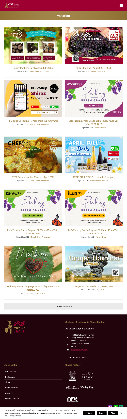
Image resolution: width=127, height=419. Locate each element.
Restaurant (10, 377)
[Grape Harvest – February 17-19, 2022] (94, 264)
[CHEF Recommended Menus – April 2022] (33, 155)
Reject (101, 413)
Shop (7, 382)
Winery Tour (10, 371)
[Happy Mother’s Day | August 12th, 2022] (33, 45)
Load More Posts (63, 306)
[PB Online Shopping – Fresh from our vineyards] (33, 98)
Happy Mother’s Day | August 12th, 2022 (33, 67)
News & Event (35, 71)
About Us (9, 393)
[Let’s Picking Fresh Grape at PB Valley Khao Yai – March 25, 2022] (94, 208)
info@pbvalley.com (79, 349)
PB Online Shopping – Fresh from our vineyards (33, 120)
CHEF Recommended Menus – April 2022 (33, 177)
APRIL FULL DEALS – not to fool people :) (94, 177)
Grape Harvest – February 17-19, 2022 (94, 286)
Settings (18, 416)
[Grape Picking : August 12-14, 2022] (94, 45)
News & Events (11, 387)
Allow (113, 413)
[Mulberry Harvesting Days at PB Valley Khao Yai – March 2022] (33, 264)
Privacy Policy (39, 413)
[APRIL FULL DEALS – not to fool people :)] (94, 155)
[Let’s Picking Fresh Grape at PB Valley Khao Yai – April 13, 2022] (33, 208)
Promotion (46, 71)
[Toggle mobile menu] (121, 5)
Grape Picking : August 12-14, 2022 (93, 67)
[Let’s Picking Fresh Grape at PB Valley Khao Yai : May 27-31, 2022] (94, 98)
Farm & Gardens (12, 398)
